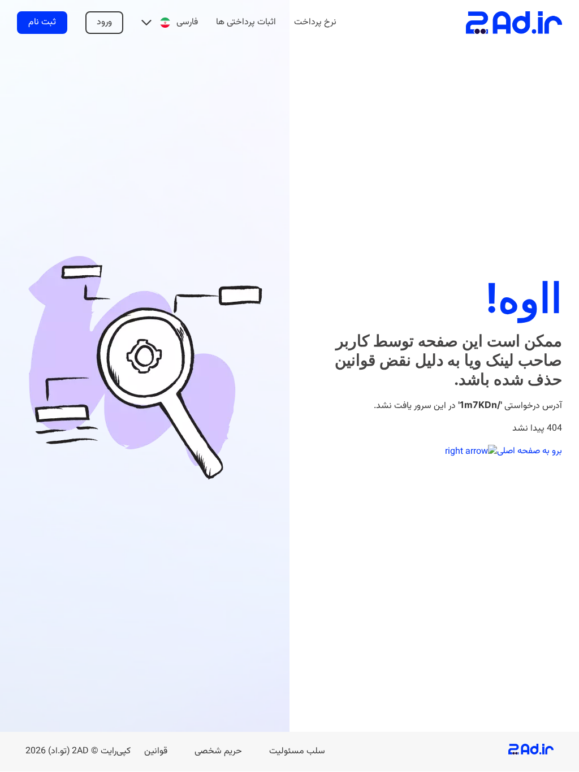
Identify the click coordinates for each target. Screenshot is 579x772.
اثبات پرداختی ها (246, 22)
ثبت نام (42, 22)
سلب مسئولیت (297, 751)
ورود (104, 22)
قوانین (155, 751)
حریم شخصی (218, 751)
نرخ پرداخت (315, 22)
